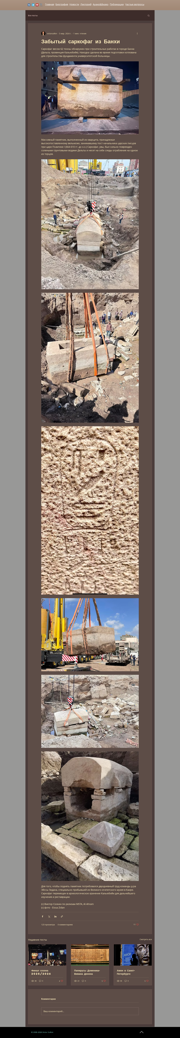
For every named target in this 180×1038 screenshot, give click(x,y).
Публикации (117, 4)
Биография (61, 4)
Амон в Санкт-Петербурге (126, 972)
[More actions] (137, 33)
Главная (49, 4)
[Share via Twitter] (49, 916)
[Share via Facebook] (42, 916)
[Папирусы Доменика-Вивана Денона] (90, 955)
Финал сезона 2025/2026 (41, 972)
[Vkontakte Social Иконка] (29, 5)
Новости (74, 4)
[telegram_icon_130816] (33, 5)
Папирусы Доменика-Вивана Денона (87, 972)
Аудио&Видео (100, 4)
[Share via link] (62, 916)
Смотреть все (146, 939)
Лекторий (85, 4)
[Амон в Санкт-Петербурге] (133, 955)
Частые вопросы (134, 4)
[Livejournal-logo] (41, 5)
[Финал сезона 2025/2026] (47, 955)
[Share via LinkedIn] (55, 916)
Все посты (33, 15)
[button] (148, 15)
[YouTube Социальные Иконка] (37, 5)
